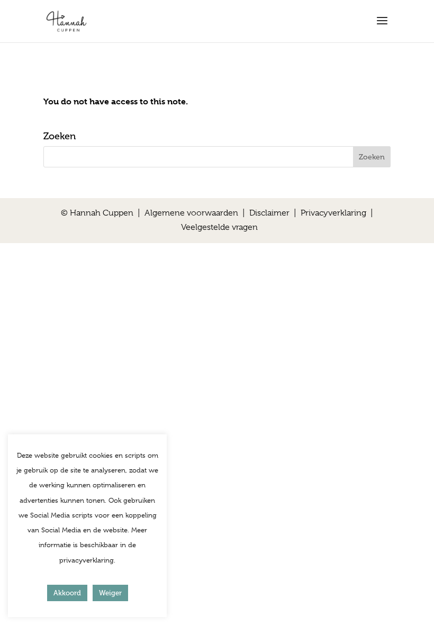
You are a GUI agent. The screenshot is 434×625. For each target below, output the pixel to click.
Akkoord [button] (67, 593)
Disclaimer (269, 213)
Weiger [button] (110, 593)
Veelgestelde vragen (219, 227)
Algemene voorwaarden (191, 213)
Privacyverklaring (333, 213)
